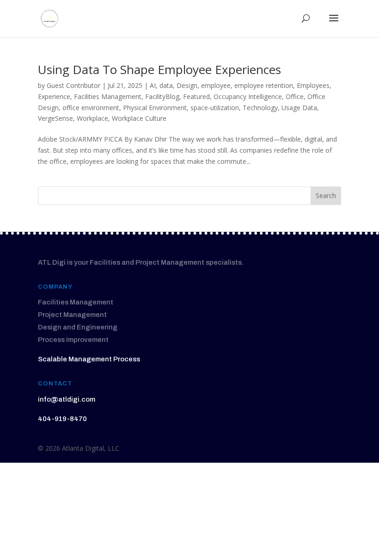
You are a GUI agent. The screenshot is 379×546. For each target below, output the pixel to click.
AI (153, 85)
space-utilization (214, 107)
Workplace (92, 118)
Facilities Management (107, 96)
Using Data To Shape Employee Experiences (159, 69)
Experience (54, 96)
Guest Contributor (73, 85)
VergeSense (55, 118)
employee (216, 85)
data (166, 85)
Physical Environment (155, 107)
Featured (196, 96)
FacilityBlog (162, 96)
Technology (260, 107)
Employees (313, 85)
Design (187, 85)
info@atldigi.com (66, 399)
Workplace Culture (139, 118)
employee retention (263, 85)
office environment (90, 107)
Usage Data (299, 107)
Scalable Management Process (89, 359)
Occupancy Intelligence (248, 96)
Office (295, 96)
